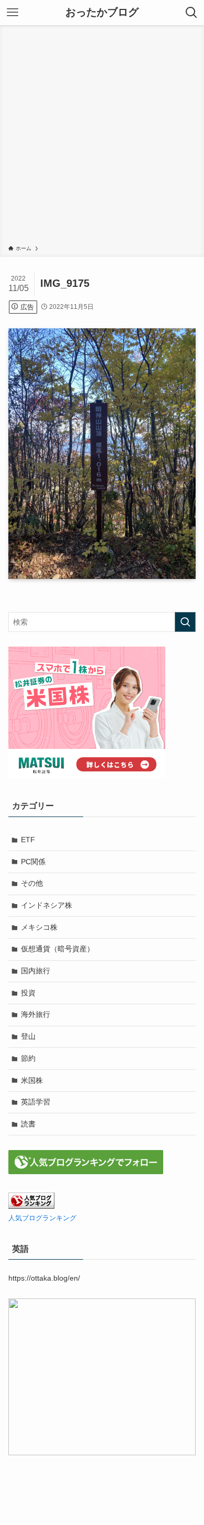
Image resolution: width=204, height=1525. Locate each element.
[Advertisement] (102, 137)
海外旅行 (35, 1014)
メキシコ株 (39, 927)
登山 (28, 1036)
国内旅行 (35, 970)
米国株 (32, 1080)
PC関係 (33, 861)
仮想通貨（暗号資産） (57, 948)
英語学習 (35, 1102)
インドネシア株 (46, 905)
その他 (32, 883)
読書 (28, 1124)
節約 (28, 1058)
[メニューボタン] (12, 12)
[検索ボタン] (191, 12)
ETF (28, 839)
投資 (28, 993)
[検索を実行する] (185, 622)
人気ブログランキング (42, 1218)
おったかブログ (102, 12)
